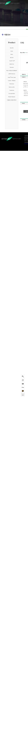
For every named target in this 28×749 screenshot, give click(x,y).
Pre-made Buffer (12, 93)
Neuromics (12, 67)
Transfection (11, 90)
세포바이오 (11, 64)
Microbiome (12, 83)
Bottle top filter (12, 87)
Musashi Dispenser (11, 96)
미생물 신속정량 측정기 (12, 100)
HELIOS (11, 57)
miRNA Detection (11, 73)
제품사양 (24, 74)
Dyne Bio (11, 47)
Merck (12, 54)
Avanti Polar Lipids (12, 77)
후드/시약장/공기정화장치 (11, 70)
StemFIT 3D (12, 60)
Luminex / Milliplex (11, 80)
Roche (12, 51)
